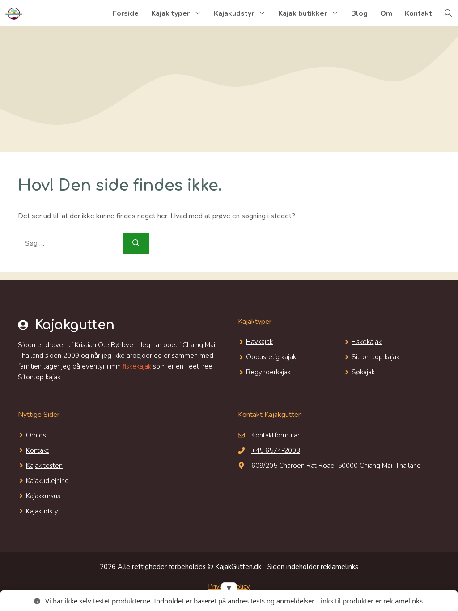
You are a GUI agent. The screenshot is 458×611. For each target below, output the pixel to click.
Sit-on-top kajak (375, 356)
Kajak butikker (302, 13)
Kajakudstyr (234, 13)
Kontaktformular (275, 435)
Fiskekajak (367, 341)
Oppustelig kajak (271, 356)
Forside (126, 13)
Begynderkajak (268, 372)
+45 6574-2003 (275, 450)
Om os (36, 435)
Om (386, 13)
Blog (359, 13)
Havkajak (259, 341)
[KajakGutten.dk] (13, 13)
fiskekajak (137, 366)
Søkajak (363, 372)
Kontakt (418, 13)
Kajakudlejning (47, 480)
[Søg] (136, 243)
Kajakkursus (43, 496)
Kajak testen (44, 465)
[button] (448, 13)
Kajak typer (170, 13)
